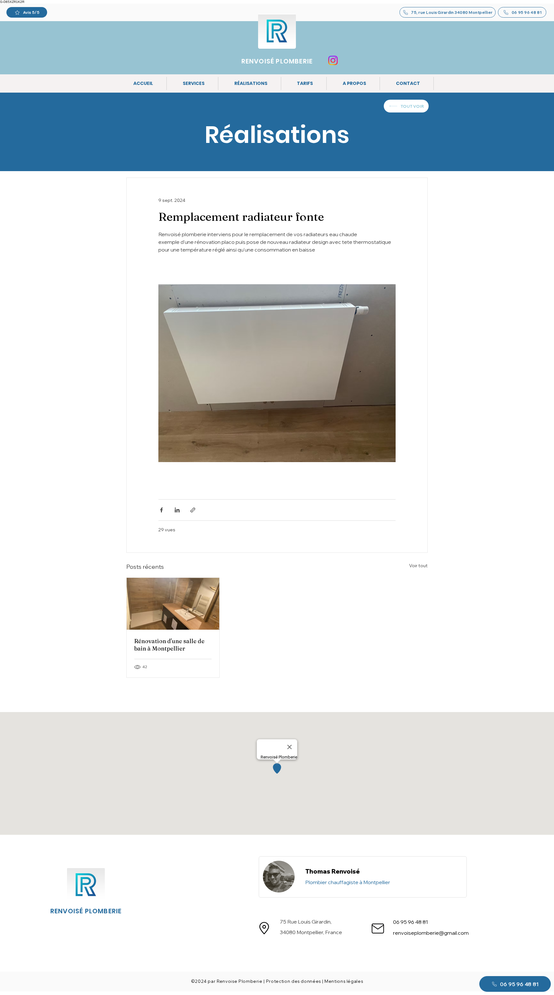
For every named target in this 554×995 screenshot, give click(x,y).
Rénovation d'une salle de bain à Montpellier (169, 644)
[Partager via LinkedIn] (177, 510)
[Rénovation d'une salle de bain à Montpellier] (173, 604)
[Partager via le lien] (193, 510)
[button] (193, 83)
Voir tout (418, 565)
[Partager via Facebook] (161, 510)
